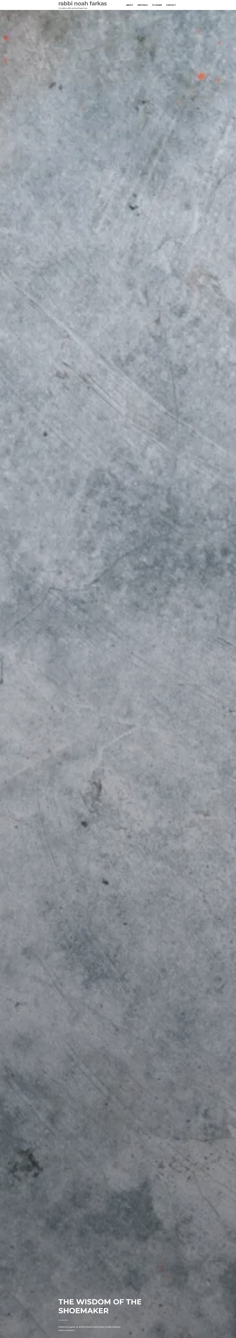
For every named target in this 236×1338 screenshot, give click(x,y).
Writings (142, 5)
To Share (157, 5)
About (129, 5)
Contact (171, 5)
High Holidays (114, 1326)
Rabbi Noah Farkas (82, 3)
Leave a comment (66, 1330)
